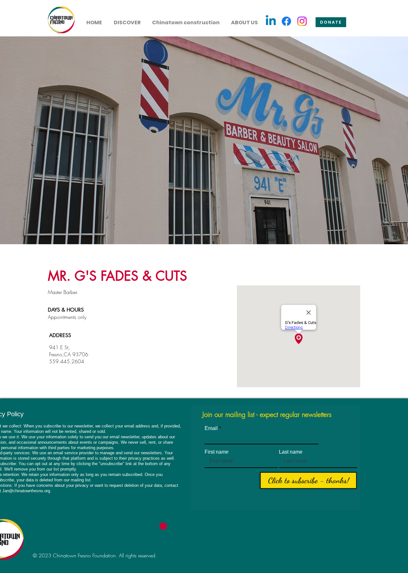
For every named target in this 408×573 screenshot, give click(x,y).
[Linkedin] (271, 21)
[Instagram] (302, 21)
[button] (127, 19)
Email (211, 428)
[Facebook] (286, 21)
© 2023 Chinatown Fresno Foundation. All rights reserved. (95, 555)
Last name (290, 452)
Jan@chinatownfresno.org (26, 490)
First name (217, 452)
